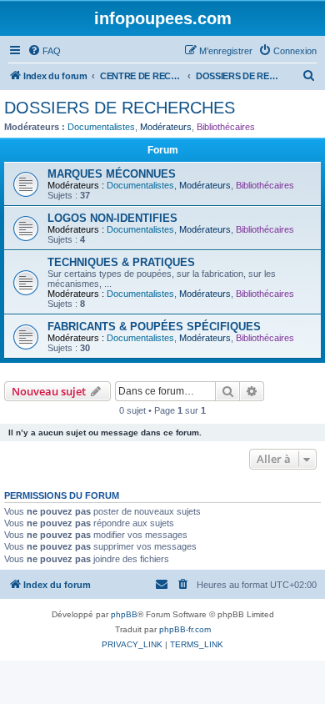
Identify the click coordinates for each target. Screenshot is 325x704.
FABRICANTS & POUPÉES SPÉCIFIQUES (154, 326)
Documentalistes (101, 127)
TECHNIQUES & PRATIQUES (121, 262)
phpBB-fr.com (185, 629)
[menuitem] (44, 51)
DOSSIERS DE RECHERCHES (119, 107)
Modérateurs (166, 127)
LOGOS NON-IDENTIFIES (113, 218)
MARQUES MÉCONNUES (112, 174)
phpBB (124, 614)
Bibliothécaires (226, 127)
